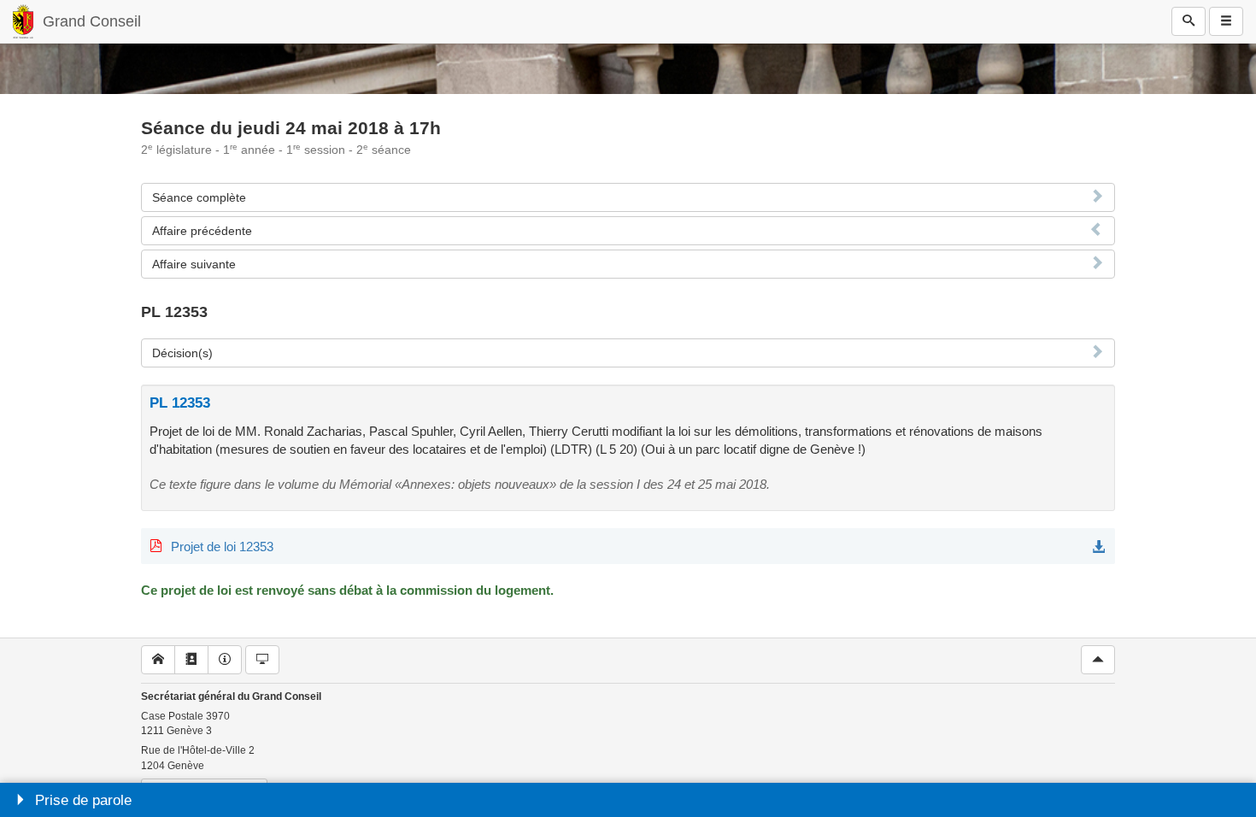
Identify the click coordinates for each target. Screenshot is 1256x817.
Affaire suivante (194, 264)
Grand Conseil (92, 21)
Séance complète (199, 197)
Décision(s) (182, 353)
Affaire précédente (202, 231)
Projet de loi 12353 (222, 546)
